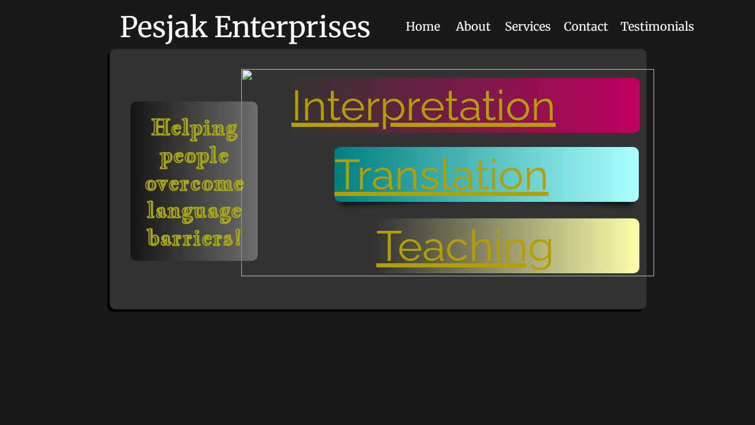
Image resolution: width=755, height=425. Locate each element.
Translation (441, 174)
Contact (586, 26)
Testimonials (657, 26)
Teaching (465, 246)
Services (528, 26)
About (473, 26)
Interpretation (423, 105)
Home (423, 26)
